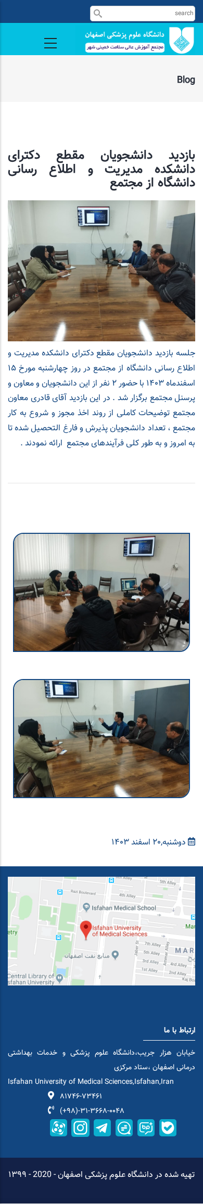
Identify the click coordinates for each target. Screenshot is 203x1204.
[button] (101, 539)
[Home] (135, 40)
